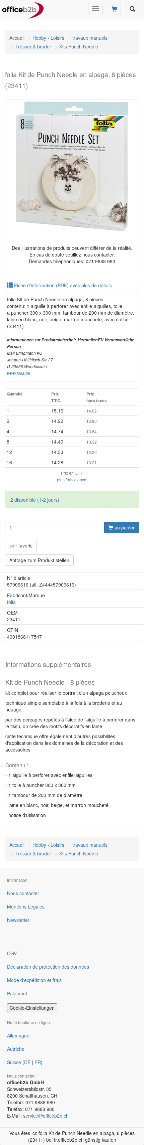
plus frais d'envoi (72, 479)
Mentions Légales (26, 906)
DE (27, 1062)
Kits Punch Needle (78, 46)
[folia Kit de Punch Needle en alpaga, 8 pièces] (72, 166)
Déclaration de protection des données (48, 966)
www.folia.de (18, 373)
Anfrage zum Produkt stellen (39, 560)
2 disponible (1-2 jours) (34, 499)
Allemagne (18, 1035)
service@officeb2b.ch (46, 1115)
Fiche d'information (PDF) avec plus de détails (62, 285)
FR (37, 1062)
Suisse (14, 1062)
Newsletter (18, 920)
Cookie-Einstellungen (32, 1007)
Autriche (15, 1048)
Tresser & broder (33, 46)
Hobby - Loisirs (48, 37)
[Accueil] (23, 8)
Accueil (16, 37)
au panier (124, 527)
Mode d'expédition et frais (34, 980)
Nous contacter (23, 893)
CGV (12, 953)
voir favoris (20, 545)
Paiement (17, 993)
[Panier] (114, 9)
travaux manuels (89, 37)
